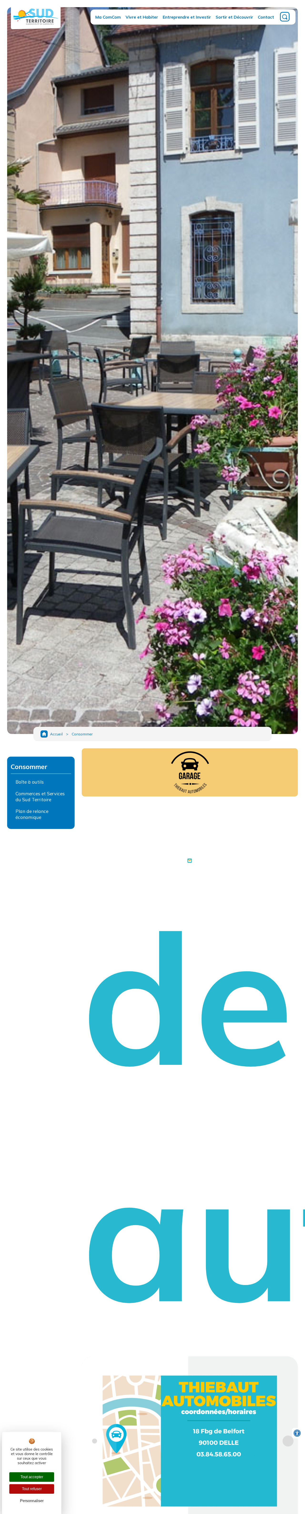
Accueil (56, 734)
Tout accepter (31, 1477)
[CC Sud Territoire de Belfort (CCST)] (35, 26)
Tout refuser (32, 1489)
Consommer (82, 734)
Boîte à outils (29, 782)
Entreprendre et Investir (187, 17)
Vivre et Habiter (142, 17)
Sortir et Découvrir (234, 17)
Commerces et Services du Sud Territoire (40, 796)
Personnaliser (32, 1501)
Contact (266, 17)
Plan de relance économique (31, 814)
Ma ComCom (108, 17)
